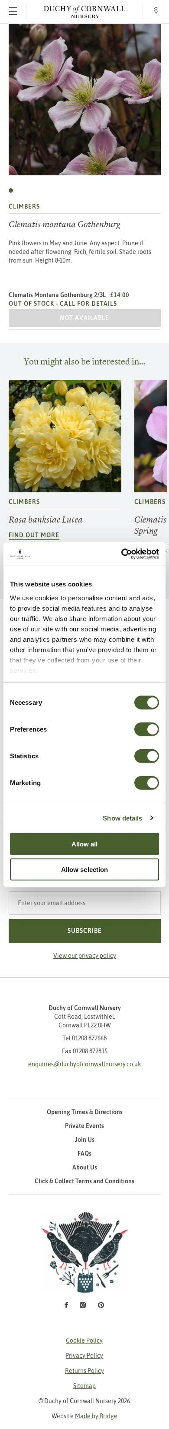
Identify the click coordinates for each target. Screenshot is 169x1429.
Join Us (84, 1139)
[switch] (146, 729)
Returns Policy (84, 1370)
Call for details (88, 303)
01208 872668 (89, 1038)
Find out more (34, 535)
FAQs (84, 1153)
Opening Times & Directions (85, 1112)
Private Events (84, 1125)
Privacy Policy (84, 1355)
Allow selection (84, 869)
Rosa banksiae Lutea (46, 519)
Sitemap (84, 1385)
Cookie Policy (84, 1340)
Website (84, 1416)
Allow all (85, 844)
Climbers (24, 206)
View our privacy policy (84, 955)
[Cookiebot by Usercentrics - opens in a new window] (121, 553)
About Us (84, 1167)
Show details (122, 817)
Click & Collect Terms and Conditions (84, 1181)
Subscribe (85, 930)
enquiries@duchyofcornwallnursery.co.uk (84, 1064)
